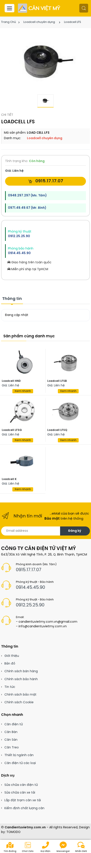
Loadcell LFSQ (57, 430)
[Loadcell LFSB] (68, 362)
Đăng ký (74, 531)
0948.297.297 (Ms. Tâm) (27, 195)
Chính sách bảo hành (21, 679)
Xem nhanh (23, 391)
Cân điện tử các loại (20, 763)
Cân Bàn (10, 732)
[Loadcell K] (23, 460)
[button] (83, 8)
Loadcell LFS (72, 22)
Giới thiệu (11, 656)
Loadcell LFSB (57, 381)
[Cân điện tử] (39, 8)
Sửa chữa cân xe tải (19, 792)
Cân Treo (11, 747)
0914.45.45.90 (19, 253)
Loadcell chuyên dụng (39, 22)
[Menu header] (9, 8)
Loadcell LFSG (12, 430)
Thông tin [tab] (12, 299)
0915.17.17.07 (48, 181)
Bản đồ (9, 663)
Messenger (63, 851)
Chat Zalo (28, 851)
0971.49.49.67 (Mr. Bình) (27, 208)
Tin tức (9, 687)
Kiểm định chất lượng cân (24, 808)
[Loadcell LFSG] (23, 411)
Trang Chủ (8, 22)
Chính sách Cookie (19, 702)
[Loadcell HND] (23, 362)
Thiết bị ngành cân (19, 755)
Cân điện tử (13, 724)
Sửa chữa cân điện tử (21, 785)
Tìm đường (10, 851)
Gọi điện (45, 851)
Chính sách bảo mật (20, 694)
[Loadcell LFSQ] (68, 411)
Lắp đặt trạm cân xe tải (22, 800)
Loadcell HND (11, 381)
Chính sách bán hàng (21, 671)
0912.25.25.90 (19, 236)
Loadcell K (9, 479)
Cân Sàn (10, 740)
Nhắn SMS (81, 851)
